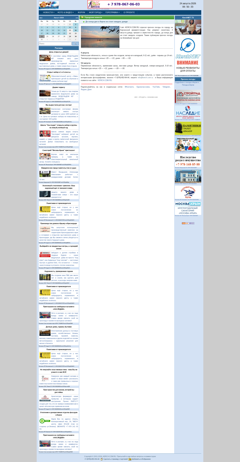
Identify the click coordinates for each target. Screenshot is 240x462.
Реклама (58, 48)
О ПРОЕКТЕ (129, 12)
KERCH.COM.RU (105, 80)
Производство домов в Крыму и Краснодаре (58, 223)
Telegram (166, 87)
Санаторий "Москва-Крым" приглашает (58, 150)
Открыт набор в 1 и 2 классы (59, 72)
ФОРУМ (81, 12)
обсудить (142, 97)
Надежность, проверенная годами (59, 271)
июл (41, 17)
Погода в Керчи (188, 85)
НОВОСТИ (48, 12)
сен (77, 17)
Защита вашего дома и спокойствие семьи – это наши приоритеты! (64, 194)
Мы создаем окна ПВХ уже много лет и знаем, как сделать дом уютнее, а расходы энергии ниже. (64, 277)
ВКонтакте (129, 87)
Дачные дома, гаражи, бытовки (59, 327)
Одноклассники (143, 87)
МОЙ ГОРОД (95, 12)
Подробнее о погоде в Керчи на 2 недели (191, 82)
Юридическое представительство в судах (58, 168)
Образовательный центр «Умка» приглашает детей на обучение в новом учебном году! (64, 78)
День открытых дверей (58, 52)
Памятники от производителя (59, 203)
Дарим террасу (58, 87)
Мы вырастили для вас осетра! (59, 105)
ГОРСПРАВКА (111, 12)
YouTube (156, 87)
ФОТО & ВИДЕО (65, 12)
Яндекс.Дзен (86, 89)
